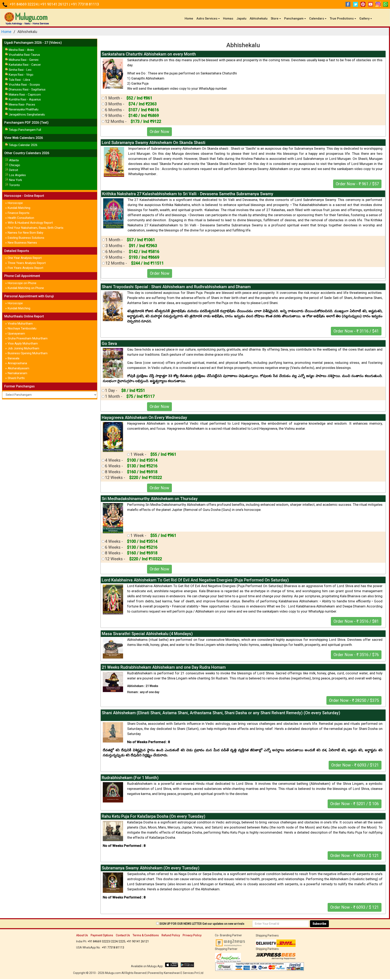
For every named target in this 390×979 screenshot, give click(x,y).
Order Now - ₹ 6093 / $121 (355, 765)
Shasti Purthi (16, 378)
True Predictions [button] (342, 18)
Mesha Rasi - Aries (21, 50)
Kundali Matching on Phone (26, 288)
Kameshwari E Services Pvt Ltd (183, 973)
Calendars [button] (316, 18)
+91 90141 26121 (54, 4)
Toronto (14, 185)
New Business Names (22, 242)
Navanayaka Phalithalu (23, 109)
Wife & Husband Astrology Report (30, 223)
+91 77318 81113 (85, 4)
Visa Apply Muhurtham (23, 343)
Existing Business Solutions (26, 238)
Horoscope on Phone (22, 283)
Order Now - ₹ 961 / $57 (357, 183)
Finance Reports (18, 213)
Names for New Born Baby (25, 232)
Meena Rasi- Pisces (22, 104)
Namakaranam (17, 373)
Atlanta (14, 160)
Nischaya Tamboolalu (22, 328)
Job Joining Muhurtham (23, 348)
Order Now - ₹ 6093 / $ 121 (354, 855)
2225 (122, 941)
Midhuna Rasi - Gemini (23, 60)
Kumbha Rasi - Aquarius (25, 99)
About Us (82, 935)
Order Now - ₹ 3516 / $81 (356, 621)
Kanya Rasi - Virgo (21, 74)
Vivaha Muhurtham (20, 323)
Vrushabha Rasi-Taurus (24, 55)
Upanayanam (16, 333)
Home (190, 18)
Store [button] (274, 18)
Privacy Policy (192, 935)
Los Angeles (17, 175)
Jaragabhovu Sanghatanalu (27, 114)
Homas (228, 18)
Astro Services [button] (206, 18)
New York (15, 180)
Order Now (159, 131)
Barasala (13, 358)
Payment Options (102, 935)
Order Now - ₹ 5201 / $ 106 (354, 803)
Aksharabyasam (18, 368)
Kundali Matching (19, 208)
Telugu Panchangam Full (25, 130)
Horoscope (15, 203)
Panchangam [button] (293, 18)
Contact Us (123, 935)
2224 (114, 941)
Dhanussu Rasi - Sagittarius (27, 89)
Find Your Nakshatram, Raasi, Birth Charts (35, 228)
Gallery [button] (364, 18)
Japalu (241, 18)
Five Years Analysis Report (25, 268)
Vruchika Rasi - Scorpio (24, 84)
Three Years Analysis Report (27, 263)
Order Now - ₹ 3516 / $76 (356, 654)
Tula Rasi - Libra (19, 80)
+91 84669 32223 (99, 941)
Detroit (13, 170)
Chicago (14, 165)
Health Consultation (21, 218)
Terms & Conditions (146, 935)
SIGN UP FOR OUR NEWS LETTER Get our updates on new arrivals (201, 923)
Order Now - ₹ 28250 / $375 (354, 700)
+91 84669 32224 (24, 4)
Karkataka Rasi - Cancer (25, 65)
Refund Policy (170, 935)
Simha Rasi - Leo (20, 70)
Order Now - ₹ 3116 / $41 (356, 331)
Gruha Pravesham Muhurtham (28, 338)
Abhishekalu (259, 18)
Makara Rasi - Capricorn (25, 94)
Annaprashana (17, 363)
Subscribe (319, 923)
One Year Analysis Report (25, 258)
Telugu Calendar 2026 (23, 145)
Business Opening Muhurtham (28, 353)
